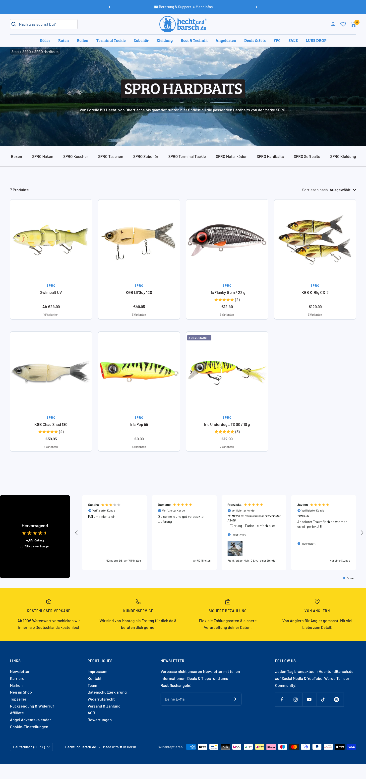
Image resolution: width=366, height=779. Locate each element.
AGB (91, 712)
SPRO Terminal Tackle (187, 156)
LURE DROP (316, 40)
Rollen (82, 40)
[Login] (333, 24)
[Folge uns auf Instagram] (296, 699)
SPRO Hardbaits (270, 156)
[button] (76, 533)
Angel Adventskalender (30, 719)
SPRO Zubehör (145, 156)
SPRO (26, 52)
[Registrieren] (234, 699)
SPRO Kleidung (343, 156)
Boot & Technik (194, 40)
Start (15, 52)
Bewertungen (100, 719)
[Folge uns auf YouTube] (309, 699)
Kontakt (95, 678)
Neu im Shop (21, 692)
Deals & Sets (255, 40)
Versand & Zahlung (104, 706)
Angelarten (226, 40)
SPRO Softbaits (307, 156)
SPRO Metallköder (231, 156)
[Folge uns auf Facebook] (282, 699)
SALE (293, 40)
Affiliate (17, 712)
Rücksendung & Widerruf (32, 706)
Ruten (63, 40)
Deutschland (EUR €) (29, 747)
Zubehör (141, 40)
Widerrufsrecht (101, 699)
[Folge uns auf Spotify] (337, 699)
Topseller (18, 699)
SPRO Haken (42, 156)
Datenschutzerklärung (107, 692)
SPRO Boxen (11, 156)
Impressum (97, 671)
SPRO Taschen (110, 156)
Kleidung (165, 40)
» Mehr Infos (203, 6)
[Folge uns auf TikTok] (323, 699)
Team (92, 685)
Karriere (17, 678)
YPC (277, 40)
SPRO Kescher (75, 156)
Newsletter (20, 671)
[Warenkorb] (353, 24)
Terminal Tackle (111, 40)
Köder (45, 40)
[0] (343, 24)
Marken (16, 685)
